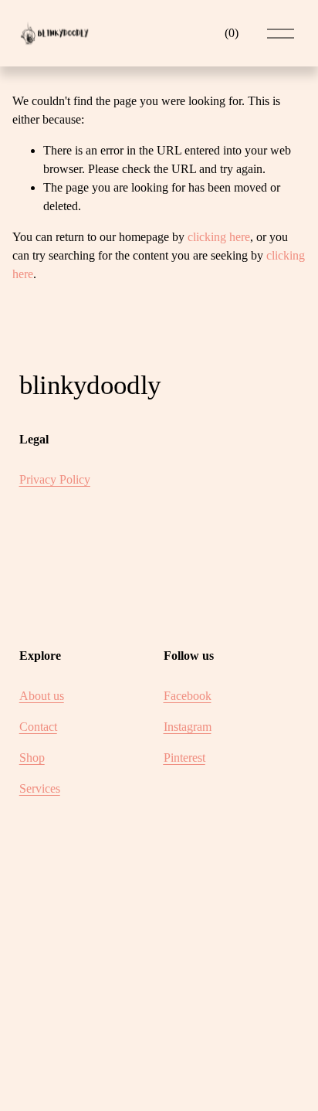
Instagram (187, 726)
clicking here (219, 236)
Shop (32, 757)
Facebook (187, 695)
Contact (38, 726)
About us (41, 695)
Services (39, 788)
